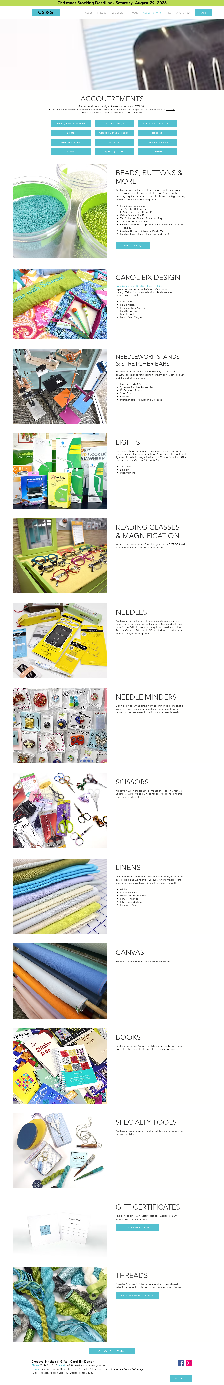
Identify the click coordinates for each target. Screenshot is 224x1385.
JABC (146, 209)
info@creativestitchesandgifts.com (86, 1365)
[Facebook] (181, 1363)
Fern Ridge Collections (132, 205)
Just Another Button (131, 209)
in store (170, 109)
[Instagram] (189, 1363)
